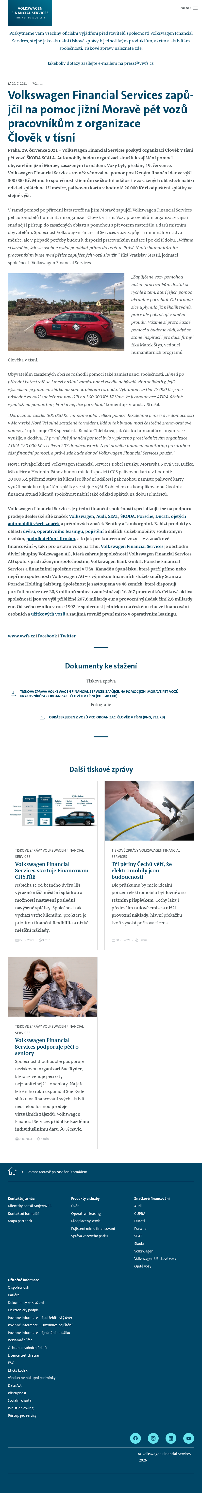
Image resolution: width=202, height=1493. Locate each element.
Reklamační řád (20, 1340)
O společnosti (18, 1287)
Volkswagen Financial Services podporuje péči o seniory (47, 1047)
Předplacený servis (85, 1220)
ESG (11, 1362)
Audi (101, 516)
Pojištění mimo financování (93, 1228)
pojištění (94, 531)
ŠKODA (127, 516)
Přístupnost (17, 1393)
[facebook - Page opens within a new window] (135, 1438)
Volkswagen (81, 516)
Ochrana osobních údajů (27, 1347)
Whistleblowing (21, 1408)
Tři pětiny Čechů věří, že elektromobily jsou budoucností (142, 870)
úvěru (29, 531)
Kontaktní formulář (23, 1213)
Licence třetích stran (24, 1355)
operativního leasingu (60, 531)
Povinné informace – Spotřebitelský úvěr (40, 1317)
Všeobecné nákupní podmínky (31, 1377)
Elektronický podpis (23, 1310)
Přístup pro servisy (22, 1415)
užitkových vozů (48, 614)
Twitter (68, 636)
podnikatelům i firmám (50, 539)
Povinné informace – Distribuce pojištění (40, 1325)
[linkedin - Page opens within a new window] (171, 1438)
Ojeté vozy (142, 1266)
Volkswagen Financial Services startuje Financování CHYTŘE (51, 870)
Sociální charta (20, 1400)
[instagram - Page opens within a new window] (153, 1438)
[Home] (12, 1172)
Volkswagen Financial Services (132, 546)
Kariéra (13, 1295)
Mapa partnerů (20, 1220)
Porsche (145, 516)
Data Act (15, 1385)
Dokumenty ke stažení (26, 1302)
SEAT (113, 516)
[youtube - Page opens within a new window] (188, 1438)
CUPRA (139, 1213)
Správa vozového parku (89, 1235)
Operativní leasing (86, 1213)
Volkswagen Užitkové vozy (155, 1258)
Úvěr (75, 1205)
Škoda (139, 1243)
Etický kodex (18, 1370)
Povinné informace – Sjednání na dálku (39, 1332)
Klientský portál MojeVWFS (29, 1205)
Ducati (162, 516)
